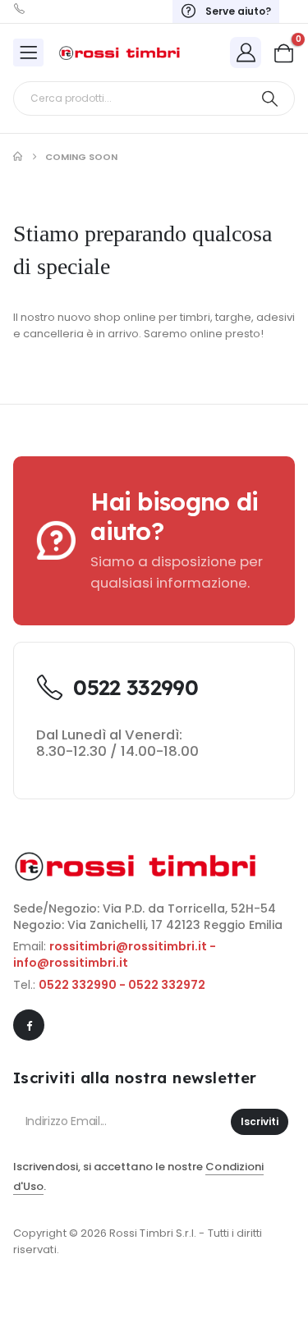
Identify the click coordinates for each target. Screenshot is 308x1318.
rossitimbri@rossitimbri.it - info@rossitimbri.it (114, 954)
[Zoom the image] (136, 860)
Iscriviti (259, 1121)
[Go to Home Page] (17, 157)
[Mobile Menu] (28, 52)
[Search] (270, 98)
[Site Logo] (120, 53)
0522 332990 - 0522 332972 (122, 985)
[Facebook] (28, 1025)
